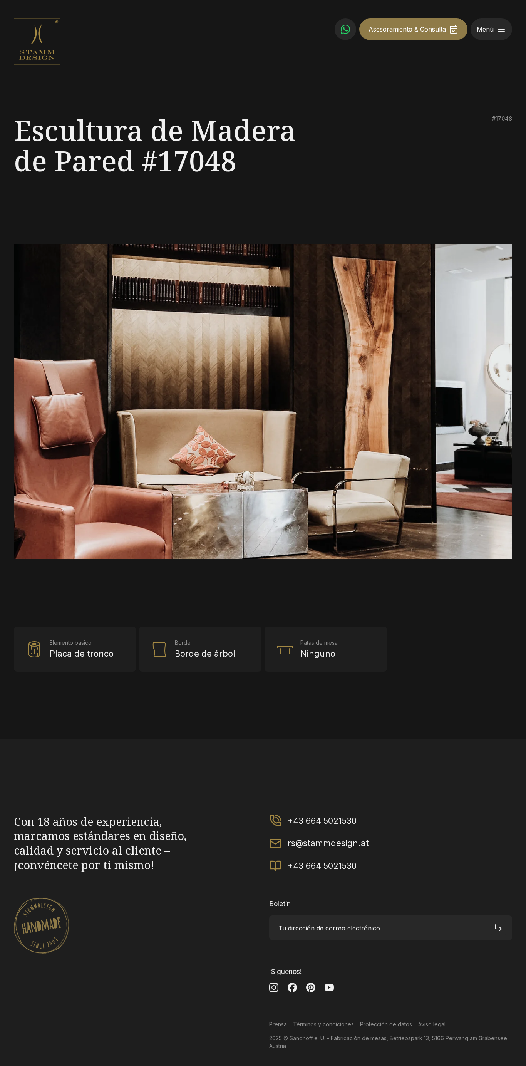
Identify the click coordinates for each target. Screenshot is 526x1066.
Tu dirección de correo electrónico (329, 928)
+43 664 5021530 (322, 821)
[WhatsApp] (345, 29)
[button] (501, 29)
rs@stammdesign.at (328, 843)
